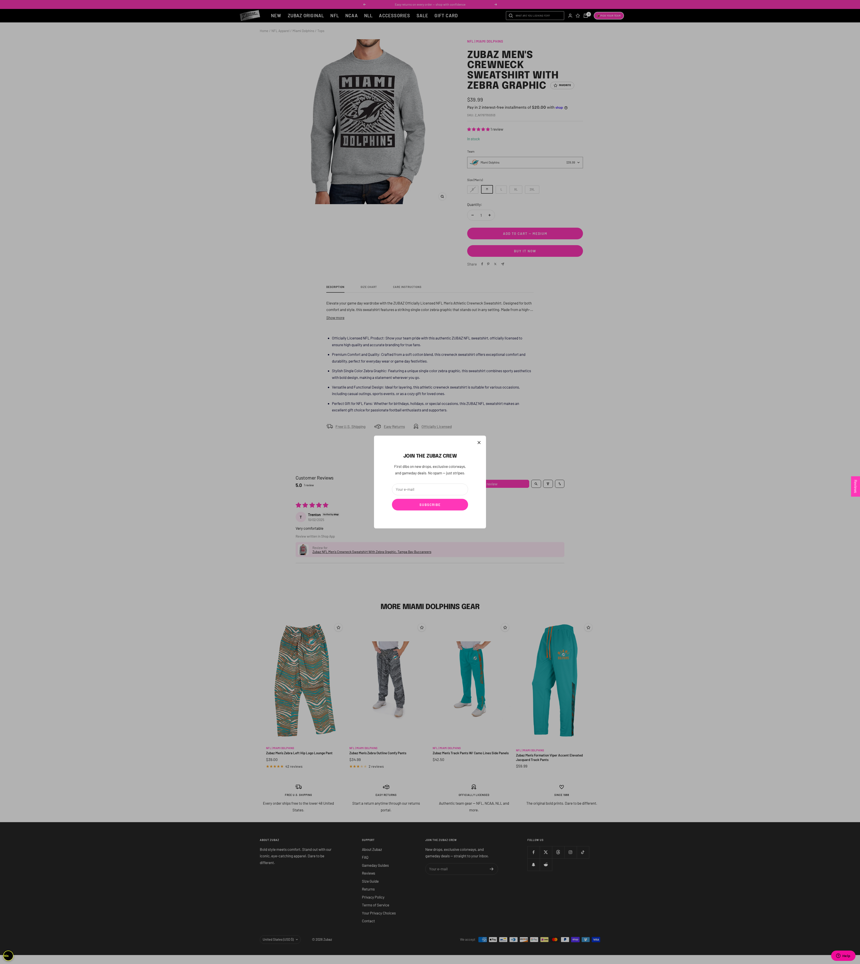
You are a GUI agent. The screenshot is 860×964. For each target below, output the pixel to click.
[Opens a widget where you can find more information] (843, 956)
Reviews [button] (856, 486)
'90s (6, 956)
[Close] (479, 442)
